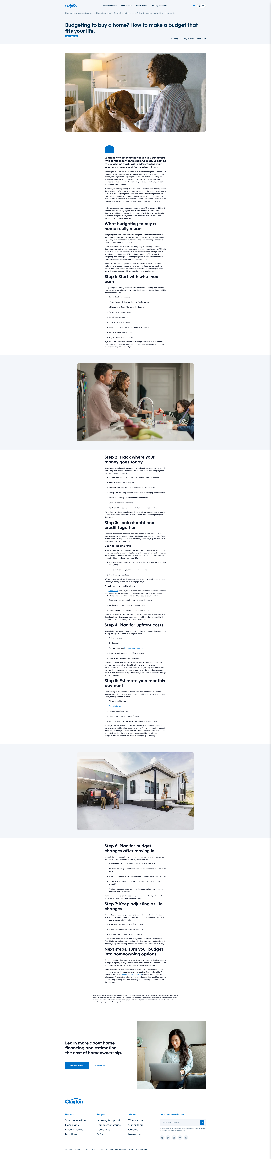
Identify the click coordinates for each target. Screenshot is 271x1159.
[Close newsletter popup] (175, 556)
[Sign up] (170, 593)
